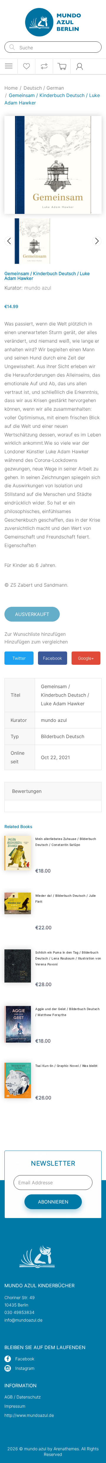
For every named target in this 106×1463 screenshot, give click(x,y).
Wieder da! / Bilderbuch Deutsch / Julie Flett (65, 898)
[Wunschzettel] (26, 66)
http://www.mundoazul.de (29, 1415)
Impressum (14, 1406)
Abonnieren (53, 1202)
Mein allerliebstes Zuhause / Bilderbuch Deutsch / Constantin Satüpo (65, 841)
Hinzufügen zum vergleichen (36, 642)
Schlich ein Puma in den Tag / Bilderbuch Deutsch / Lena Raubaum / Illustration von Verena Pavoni (68, 958)
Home (11, 88)
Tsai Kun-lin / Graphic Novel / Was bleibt (66, 1065)
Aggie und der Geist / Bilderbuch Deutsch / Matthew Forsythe (67, 1012)
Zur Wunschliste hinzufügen (35, 634)
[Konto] (79, 66)
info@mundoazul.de (23, 1319)
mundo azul (37, 288)
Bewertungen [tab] (27, 791)
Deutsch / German (44, 88)
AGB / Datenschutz (22, 1396)
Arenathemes (66, 1448)
